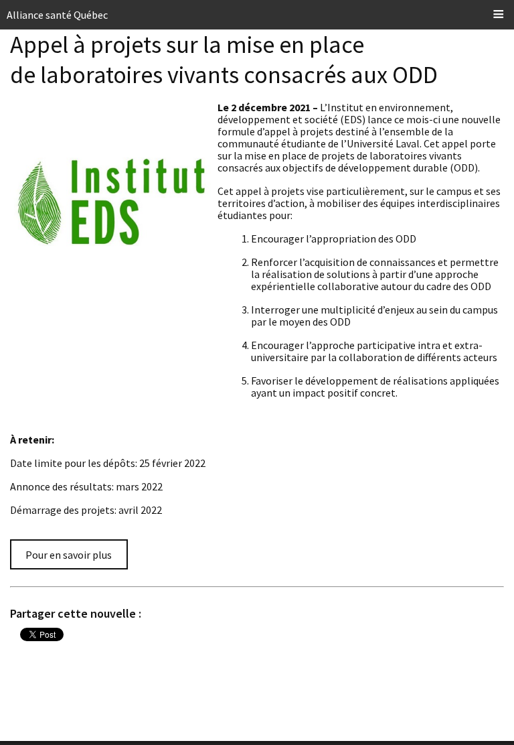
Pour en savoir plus (68, 554)
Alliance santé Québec (57, 14)
